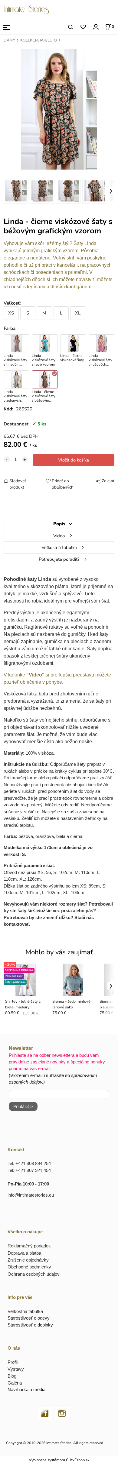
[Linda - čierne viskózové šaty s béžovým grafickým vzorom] (59, 109)
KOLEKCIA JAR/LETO (38, 40)
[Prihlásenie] (95, 26)
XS (11, 313)
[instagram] (62, 1413)
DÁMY (9, 40)
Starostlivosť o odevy (29, 1317)
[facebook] (45, 1413)
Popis (59, 524)
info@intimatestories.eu (31, 1195)
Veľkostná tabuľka (59, 547)
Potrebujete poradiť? (59, 559)
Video (59, 536)
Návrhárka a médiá (26, 1389)
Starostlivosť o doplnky (30, 1324)
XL (77, 313)
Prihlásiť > (23, 1106)
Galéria (15, 1382)
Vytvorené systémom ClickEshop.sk (59, 1459)
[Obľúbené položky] (83, 27)
